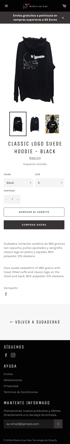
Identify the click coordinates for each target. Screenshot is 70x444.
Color (7, 174)
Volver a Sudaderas (37, 322)
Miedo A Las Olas (22, 440)
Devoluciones (13, 380)
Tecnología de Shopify (44, 440)
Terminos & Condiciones (21, 392)
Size (37, 174)
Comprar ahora (34, 224)
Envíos (8, 374)
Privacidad (11, 386)
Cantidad (9, 190)
